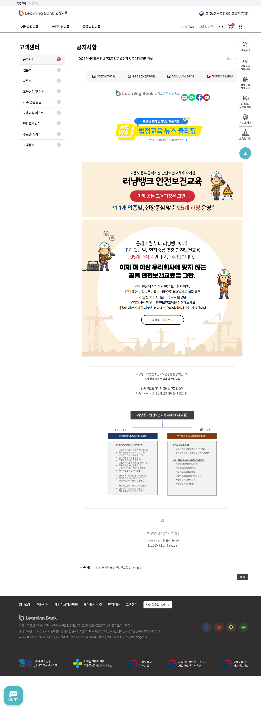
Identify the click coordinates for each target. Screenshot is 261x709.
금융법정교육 (91, 26)
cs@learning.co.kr (136, 637)
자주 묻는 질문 (32, 102)
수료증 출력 (30, 134)
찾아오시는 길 (93, 604)
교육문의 (245, 50)
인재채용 (114, 604)
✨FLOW (187, 26)
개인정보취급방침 (66, 604)
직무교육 (33, 3)
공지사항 (29, 59)
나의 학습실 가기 (155, 605)
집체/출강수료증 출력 (245, 105)
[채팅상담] (13, 695)
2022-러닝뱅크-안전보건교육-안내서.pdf (118, 567)
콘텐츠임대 (245, 122)
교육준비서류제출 (245, 67)
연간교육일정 (31, 123)
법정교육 (21, 3)
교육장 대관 (245, 138)
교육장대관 (206, 26)
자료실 (27, 80)
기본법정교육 (29, 26)
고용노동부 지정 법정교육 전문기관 (226, 13)
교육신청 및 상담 (33, 91)
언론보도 (29, 70)
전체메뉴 (241, 26)
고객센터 (29, 144)
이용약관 (43, 604)
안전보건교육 (60, 26)
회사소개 (25, 604)
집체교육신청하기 (245, 86)
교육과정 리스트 (33, 112)
